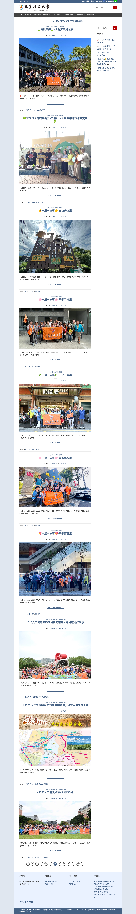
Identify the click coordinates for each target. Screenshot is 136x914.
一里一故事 (54, 207)
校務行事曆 (48, 884)
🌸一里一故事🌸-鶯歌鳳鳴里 (55, 457)
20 (60, 864)
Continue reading (55, 103)
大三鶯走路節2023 (56, 619)
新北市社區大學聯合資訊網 (104, 881)
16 (41, 864)
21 (64, 864)
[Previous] (28, 864)
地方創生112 (55, 26)
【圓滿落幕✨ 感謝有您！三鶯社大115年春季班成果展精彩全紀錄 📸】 (106, 61)
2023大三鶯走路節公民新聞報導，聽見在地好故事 (55, 622)
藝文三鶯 (61, 115)
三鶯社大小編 (62, 35)
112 (49, 207)
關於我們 (90, 15)
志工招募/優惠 (74, 881)
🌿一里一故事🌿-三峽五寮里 (55, 375)
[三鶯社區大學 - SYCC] (34, 7)
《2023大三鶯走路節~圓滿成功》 (55, 792)
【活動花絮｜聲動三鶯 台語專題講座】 (106, 54)
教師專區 (57, 15)
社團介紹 (72, 884)
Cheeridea (29, 911)
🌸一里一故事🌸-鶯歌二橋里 (55, 299)
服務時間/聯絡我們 (51, 881)
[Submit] (115, 7)
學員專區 (46, 15)
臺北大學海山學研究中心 (103, 887)
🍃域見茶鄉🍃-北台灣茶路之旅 (55, 29)
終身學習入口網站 (101, 892)
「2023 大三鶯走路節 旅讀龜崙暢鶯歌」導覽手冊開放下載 (55, 705)
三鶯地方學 (68, 15)
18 (50, 864)
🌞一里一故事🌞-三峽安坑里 (55, 210)
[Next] (82, 864)
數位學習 (80, 15)
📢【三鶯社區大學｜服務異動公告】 (106, 41)
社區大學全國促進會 (101, 884)
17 (46, 864)
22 (69, 864)
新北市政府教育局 (101, 889)
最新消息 (28, 15)
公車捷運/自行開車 (26, 902)
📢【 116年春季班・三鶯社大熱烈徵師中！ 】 (106, 47)
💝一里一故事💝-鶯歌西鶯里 (55, 533)
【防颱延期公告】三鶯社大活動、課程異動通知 (107, 69)
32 (78, 864)
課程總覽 (37, 15)
